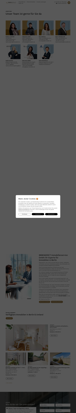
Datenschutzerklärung (23, 209)
